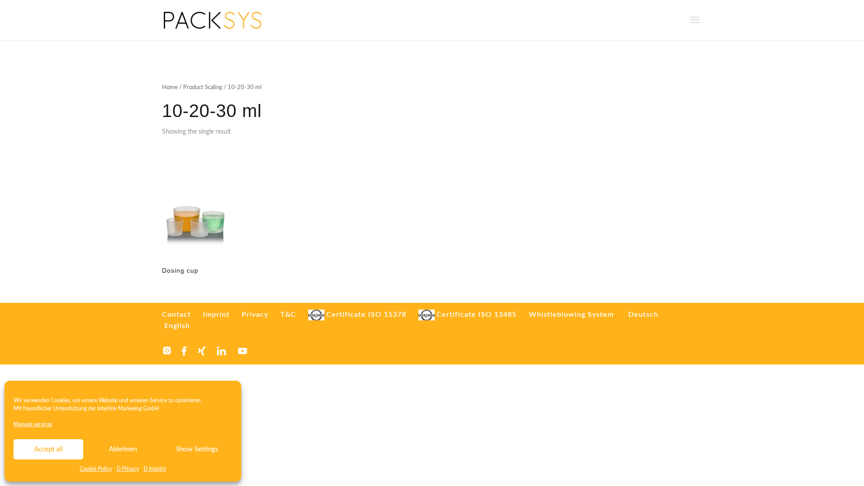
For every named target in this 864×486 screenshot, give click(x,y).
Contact (176, 314)
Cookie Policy (96, 469)
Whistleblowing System (571, 314)
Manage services (33, 424)
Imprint (216, 314)
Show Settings (197, 449)
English (177, 325)
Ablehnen (123, 449)
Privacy (255, 314)
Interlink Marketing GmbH (128, 408)
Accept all (48, 449)
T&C (288, 314)
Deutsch (643, 314)
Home (170, 87)
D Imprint (155, 469)
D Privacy (128, 469)
